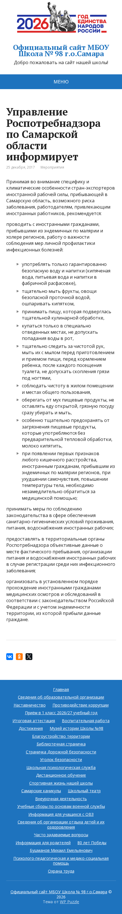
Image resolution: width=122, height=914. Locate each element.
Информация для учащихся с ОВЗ (61, 814)
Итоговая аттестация (33, 720)
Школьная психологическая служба (61, 767)
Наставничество (30, 705)
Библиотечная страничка (61, 744)
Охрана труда (61, 871)
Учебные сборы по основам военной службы (61, 806)
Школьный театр (84, 790)
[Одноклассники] (19, 656)
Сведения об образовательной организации (61, 697)
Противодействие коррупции (80, 705)
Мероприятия (52, 167)
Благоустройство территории (61, 736)
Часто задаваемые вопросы (61, 834)
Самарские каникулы (41, 790)
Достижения (31, 728)
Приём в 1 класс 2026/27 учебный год (61, 712)
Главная (61, 689)
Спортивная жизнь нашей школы (61, 783)
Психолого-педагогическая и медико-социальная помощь (61, 861)
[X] (29, 656)
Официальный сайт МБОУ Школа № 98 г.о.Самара (61, 50)
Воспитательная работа (86, 720)
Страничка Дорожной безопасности (61, 752)
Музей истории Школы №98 (76, 728)
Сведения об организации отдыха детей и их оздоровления (61, 824)
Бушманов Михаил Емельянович (61, 850)
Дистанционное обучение (61, 775)
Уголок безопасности (61, 759)
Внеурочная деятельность (61, 798)
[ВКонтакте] (9, 656)
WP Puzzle (69, 901)
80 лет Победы (91, 842)
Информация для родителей (43, 842)
